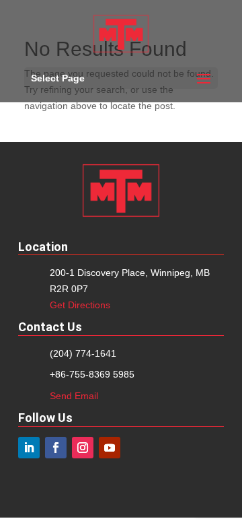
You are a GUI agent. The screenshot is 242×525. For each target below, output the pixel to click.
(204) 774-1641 (83, 353)
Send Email (74, 395)
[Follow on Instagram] (82, 447)
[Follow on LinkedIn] (29, 447)
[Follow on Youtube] (109, 447)
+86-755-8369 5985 (92, 374)
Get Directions (80, 305)
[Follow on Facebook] (56, 447)
